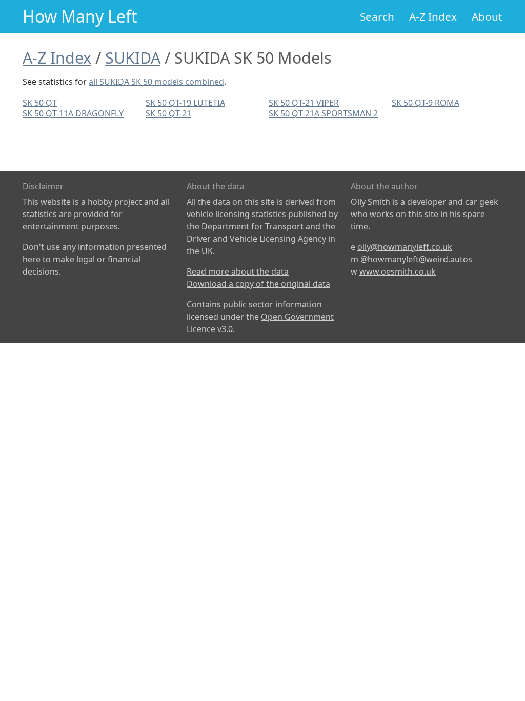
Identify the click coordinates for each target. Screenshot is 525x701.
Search (377, 16)
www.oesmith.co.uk (397, 271)
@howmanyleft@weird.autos (416, 259)
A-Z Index (433, 16)
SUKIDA (132, 57)
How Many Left (80, 16)
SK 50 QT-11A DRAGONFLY (73, 113)
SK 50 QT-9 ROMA (425, 102)
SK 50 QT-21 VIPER (304, 102)
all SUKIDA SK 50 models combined (156, 81)
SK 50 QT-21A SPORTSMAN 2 (323, 113)
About (487, 16)
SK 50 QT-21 (168, 113)
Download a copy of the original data (258, 283)
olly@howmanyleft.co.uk (404, 246)
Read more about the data (238, 271)
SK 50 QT (40, 102)
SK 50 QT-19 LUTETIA (185, 102)
